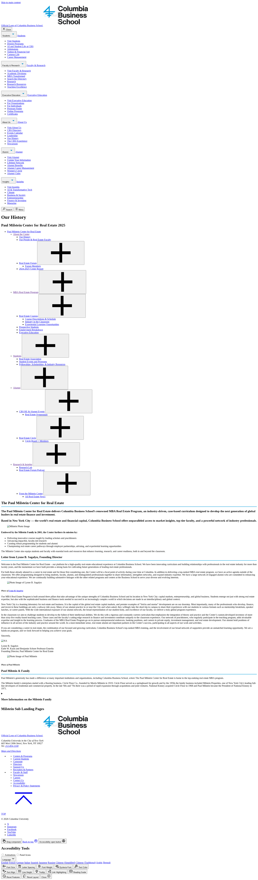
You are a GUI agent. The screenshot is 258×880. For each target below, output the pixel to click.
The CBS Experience (17, 141)
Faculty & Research (11, 65)
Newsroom (12, 143)
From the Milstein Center (31, 493)
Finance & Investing (16, 200)
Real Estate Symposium (36, 414)
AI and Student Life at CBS (20, 46)
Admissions (12, 49)
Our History (13, 138)
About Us (6, 122)
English (4, 862)
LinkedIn (11, 835)
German (20, 862)
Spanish (34, 862)
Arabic (99, 862)
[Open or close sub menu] (60, 253)
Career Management (16, 57)
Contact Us (18, 780)
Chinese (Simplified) (65, 862)
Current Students (21, 759)
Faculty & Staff (20, 772)
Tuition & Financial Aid (18, 52)
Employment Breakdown (31, 330)
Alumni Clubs (13, 173)
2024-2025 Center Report (31, 269)
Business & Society (16, 195)
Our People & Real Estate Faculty (35, 239)
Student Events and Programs (33, 361)
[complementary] (129, 841)
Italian (27, 862)
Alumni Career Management (20, 168)
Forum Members (33, 266)
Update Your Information (19, 160)
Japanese (43, 862)
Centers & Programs (22, 756)
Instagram (11, 826)
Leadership (12, 135)
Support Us (18, 767)
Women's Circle (14, 170)
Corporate (18, 761)
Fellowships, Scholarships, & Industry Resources (42, 364)
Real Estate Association (30, 359)
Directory (17, 764)
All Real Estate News (35, 496)
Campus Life (13, 54)
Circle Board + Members (37, 441)
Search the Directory (17, 79)
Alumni (5, 152)
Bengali (106, 862)
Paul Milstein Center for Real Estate (24, 231)
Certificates (12, 114)
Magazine (11, 203)
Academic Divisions (16, 73)
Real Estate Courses (28, 316)
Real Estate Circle (27, 438)
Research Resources (16, 84)
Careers (16, 777)
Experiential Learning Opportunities (42, 324)
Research (11, 81)
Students (6, 36)
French (12, 862)
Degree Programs (15, 43)
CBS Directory (14, 130)
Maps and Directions (11, 751)
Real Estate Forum (28, 263)
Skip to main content (11, 2)
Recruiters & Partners (23, 769)
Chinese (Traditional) (86, 862)
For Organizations (15, 103)
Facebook (11, 829)
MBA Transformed (16, 76)
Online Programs (15, 111)
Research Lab (25, 467)
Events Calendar (15, 133)
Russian (51, 862)
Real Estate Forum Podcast (31, 470)
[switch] (3, 855)
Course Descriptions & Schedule (40, 319)
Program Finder (14, 108)
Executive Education (11, 95)
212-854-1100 (12, 746)
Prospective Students (29, 327)
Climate (10, 192)
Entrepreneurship (15, 198)
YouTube (11, 832)
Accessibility (19, 783)
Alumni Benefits (15, 165)
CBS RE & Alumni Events (31, 411)
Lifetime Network (15, 162)
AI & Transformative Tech (19, 189)
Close (8, 30)
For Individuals (14, 106)
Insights (6, 182)
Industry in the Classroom (37, 321)
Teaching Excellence (17, 87)
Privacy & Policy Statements (26, 785)
